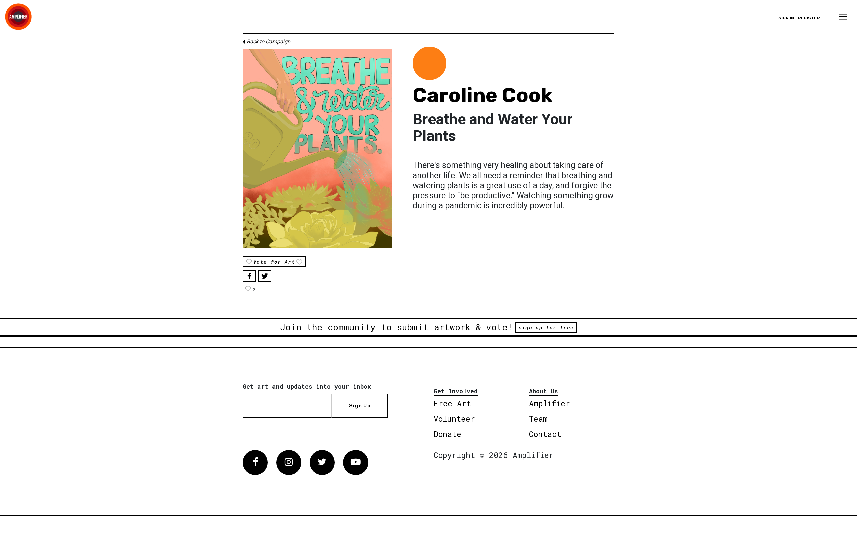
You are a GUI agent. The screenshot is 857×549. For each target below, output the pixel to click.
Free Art (452, 403)
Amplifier (549, 403)
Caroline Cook (483, 95)
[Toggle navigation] (843, 16)
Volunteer (454, 419)
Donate (447, 434)
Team (538, 419)
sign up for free (546, 327)
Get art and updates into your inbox (307, 386)
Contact (545, 434)
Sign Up (360, 406)
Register (809, 18)
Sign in (786, 18)
